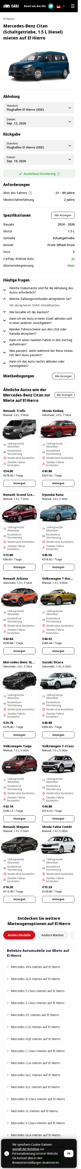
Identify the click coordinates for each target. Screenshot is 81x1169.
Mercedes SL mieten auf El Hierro (34, 1111)
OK (68, 1153)
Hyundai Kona (53, 494)
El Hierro (8, 19)
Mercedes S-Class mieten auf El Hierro (38, 1003)
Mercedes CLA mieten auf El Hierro (35, 1063)
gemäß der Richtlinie (25, 1149)
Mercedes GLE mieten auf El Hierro (35, 979)
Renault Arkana (15, 578)
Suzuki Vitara (52, 662)
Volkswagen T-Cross (58, 746)
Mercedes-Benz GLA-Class (23, 662)
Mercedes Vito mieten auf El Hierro (35, 967)
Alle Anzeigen (62, 215)
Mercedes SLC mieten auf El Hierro (35, 1087)
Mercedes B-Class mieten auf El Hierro (38, 1099)
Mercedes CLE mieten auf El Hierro (35, 1027)
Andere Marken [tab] (52, 935)
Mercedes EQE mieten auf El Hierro (35, 1039)
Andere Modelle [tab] (19, 935)
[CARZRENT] (11, 6)
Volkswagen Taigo (17, 746)
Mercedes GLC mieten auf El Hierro (35, 1075)
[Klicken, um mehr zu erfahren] (58, 173)
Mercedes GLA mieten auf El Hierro (35, 1135)
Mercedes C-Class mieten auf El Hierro (38, 1051)
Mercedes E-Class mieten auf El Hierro (38, 991)
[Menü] (73, 6)
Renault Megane (16, 826)
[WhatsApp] (51, 6)
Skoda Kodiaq (52, 410)
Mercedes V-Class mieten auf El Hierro (38, 1123)
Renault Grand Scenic (20, 494)
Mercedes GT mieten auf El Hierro (35, 1015)
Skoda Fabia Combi (57, 826)
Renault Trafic (14, 410)
